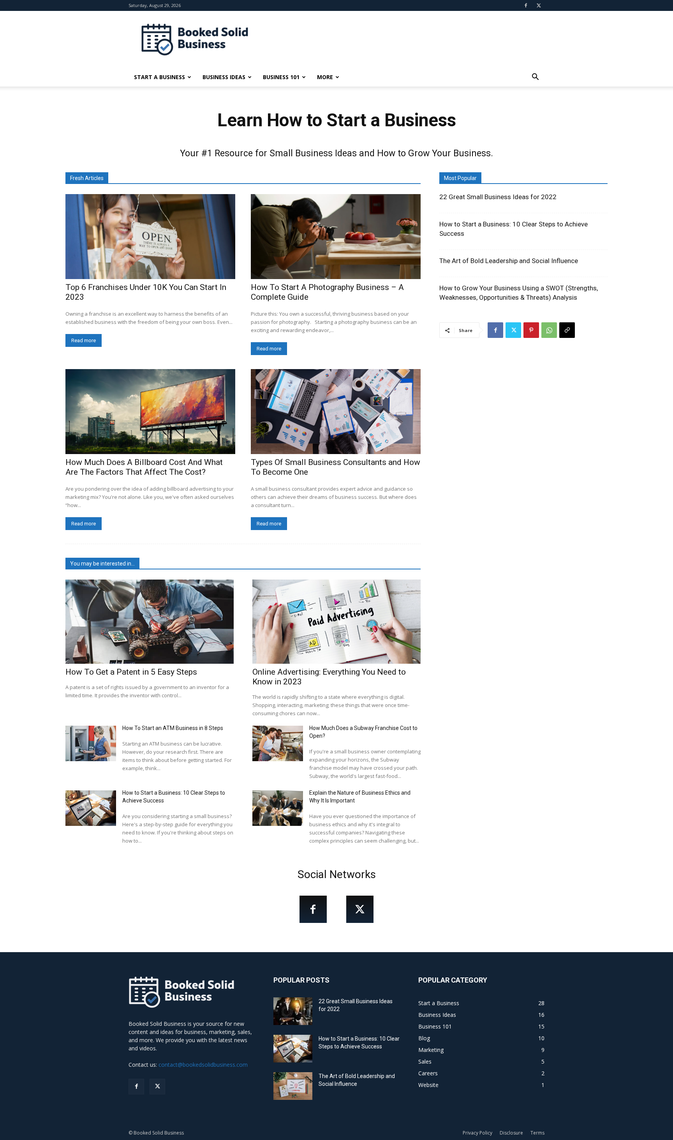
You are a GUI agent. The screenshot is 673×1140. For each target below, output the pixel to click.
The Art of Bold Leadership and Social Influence (508, 261)
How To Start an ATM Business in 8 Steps (172, 728)
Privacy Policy (477, 1132)
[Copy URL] (567, 330)
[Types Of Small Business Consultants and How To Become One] (336, 411)
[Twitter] (538, 5)
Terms (537, 1132)
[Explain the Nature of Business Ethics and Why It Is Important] (277, 808)
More (325, 77)
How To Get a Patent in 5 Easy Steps (131, 672)
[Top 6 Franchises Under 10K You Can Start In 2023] (150, 236)
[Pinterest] (531, 330)
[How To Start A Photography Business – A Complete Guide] (336, 236)
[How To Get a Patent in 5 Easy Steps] (149, 622)
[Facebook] (526, 5)
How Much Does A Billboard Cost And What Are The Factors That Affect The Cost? (144, 467)
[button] (535, 77)
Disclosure (511, 1132)
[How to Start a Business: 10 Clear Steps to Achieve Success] (90, 808)
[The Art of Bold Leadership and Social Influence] (292, 1086)
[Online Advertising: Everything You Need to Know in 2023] (336, 622)
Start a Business (159, 77)
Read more (83, 340)
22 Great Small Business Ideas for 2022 (498, 197)
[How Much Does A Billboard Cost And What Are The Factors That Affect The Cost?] (150, 411)
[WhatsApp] (549, 330)
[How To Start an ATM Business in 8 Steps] (90, 743)
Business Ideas (224, 77)
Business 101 (281, 77)
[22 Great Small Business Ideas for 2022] (292, 1011)
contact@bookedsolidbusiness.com (203, 1064)
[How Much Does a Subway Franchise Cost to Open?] (277, 743)
